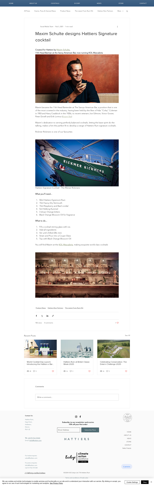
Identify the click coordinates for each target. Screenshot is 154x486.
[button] (127, 11)
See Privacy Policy (56, 483)
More (119, 11)
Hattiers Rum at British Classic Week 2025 (76, 363)
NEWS (129, 438)
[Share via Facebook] (36, 316)
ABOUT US (127, 435)
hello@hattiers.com (35, 440)
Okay (145, 482)
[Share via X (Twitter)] (42, 316)
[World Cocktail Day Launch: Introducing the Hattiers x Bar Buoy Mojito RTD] (40, 349)
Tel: (26, 438)
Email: (27, 440)
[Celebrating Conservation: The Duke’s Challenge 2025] (113, 349)
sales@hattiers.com (31, 458)
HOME (129, 432)
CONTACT (128, 445)
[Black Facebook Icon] (80, 416)
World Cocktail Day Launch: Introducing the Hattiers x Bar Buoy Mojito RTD (40, 363)
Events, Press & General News (45, 11)
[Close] (151, 482)
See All (127, 335)
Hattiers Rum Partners (105, 11)
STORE (128, 442)
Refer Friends (126, 448)
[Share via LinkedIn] (47, 316)
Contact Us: (29, 416)
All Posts (27, 11)
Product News (65, 11)
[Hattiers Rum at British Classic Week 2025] (77, 349)
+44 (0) (30, 438)
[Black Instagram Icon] (76, 416)
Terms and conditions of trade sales (76, 478)
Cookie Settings (132, 482)
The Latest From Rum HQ (84, 11)
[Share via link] (53, 316)
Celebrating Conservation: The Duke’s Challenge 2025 (113, 363)
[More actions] (117, 26)
